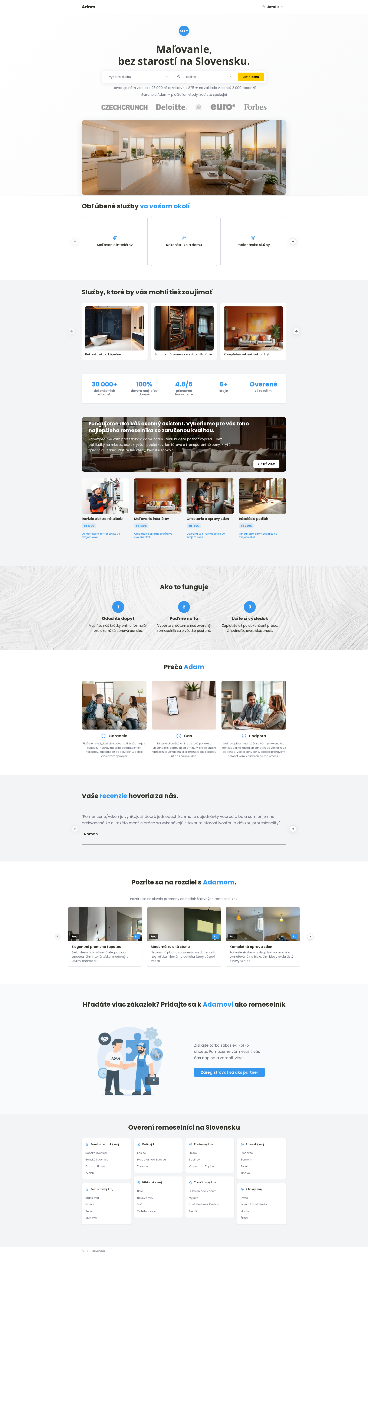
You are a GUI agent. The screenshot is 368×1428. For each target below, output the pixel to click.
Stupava (91, 1218)
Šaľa (140, 1204)
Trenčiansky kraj (205, 1182)
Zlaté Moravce (146, 1211)
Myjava (193, 1198)
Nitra (140, 1191)
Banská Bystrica (96, 1153)
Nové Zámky (145, 1198)
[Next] (310, 936)
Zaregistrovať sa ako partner (229, 1072)
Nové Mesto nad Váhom (204, 1204)
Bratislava (92, 1198)
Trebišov (142, 1166)
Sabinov (194, 1159)
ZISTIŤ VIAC (266, 464)
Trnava (245, 1173)
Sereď (244, 1166)
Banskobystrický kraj (105, 1144)
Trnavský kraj (255, 1144)
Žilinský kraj (254, 1189)
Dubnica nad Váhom (203, 1191)
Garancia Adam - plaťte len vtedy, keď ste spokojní (184, 94)
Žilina (244, 1218)
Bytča (244, 1198)
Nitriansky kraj (152, 1182)
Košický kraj (150, 1144)
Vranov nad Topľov (201, 1166)
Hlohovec (247, 1153)
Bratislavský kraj (102, 1189)
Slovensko (98, 1251)
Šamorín (246, 1159)
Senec (89, 1211)
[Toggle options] (231, 76)
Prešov (193, 1153)
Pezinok (90, 1204)
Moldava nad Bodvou (151, 1159)
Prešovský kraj (203, 1144)
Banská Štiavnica (97, 1159)
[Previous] (58, 936)
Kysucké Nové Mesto (254, 1204)
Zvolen (89, 1173)
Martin (245, 1211)
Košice (141, 1153)
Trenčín (193, 1211)
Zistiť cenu (251, 77)
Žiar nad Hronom (96, 1166)
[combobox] (273, 7)
